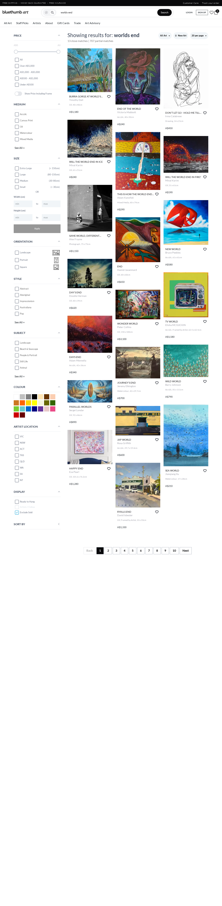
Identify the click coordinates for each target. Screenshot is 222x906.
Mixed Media (26, 139)
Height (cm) (19, 210)
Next (185, 550)
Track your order (210, 3)
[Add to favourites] (108, 96)
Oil (21, 126)
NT (21, 480)
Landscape (25, 342)
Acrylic (23, 114)
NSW (22, 442)
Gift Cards (63, 23)
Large (23, 174)
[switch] (18, 93)
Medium (24, 180)
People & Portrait (28, 355)
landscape (25, 252)
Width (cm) (19, 196)
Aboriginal (25, 295)
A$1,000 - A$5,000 (30, 72)
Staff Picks (22, 23)
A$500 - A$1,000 (29, 78)
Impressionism (27, 301)
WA (22, 467)
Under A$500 (27, 84)
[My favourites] (212, 12)
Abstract (24, 288)
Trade (77, 23)
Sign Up (202, 12)
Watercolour (26, 133)
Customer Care (191, 3)
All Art (8, 23)
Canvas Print (26, 120)
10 (174, 550)
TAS (22, 455)
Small (22, 187)
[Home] (16, 12)
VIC (22, 436)
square (23, 267)
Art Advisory (92, 23)
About (49, 23)
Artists (37, 23)
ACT (22, 449)
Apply (37, 228)
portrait (24, 260)
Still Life (24, 361)
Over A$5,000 (27, 65)
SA (21, 473)
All (21, 59)
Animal (23, 367)
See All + (20, 147)
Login (189, 12)
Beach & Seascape (29, 349)
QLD (22, 461)
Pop (22, 313)
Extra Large (26, 168)
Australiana (25, 307)
